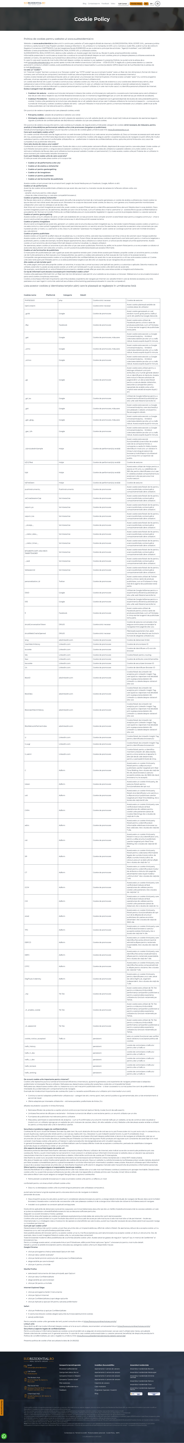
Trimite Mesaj (136, 4)
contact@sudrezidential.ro (39, 62)
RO (146, 4)
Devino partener (2, 1408)
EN (151, 4)
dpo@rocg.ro (34, 67)
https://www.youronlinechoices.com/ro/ (100, 1321)
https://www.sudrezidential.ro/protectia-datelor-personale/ (101, 1336)
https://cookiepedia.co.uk (118, 130)
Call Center (122, 4)
